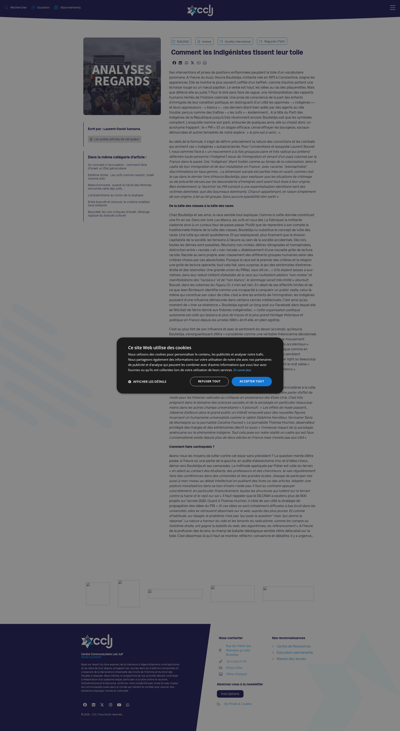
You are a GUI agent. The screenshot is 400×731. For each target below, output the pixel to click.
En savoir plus (242, 370)
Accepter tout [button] (252, 381)
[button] (147, 381)
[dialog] (200, 365)
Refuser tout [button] (209, 381)
